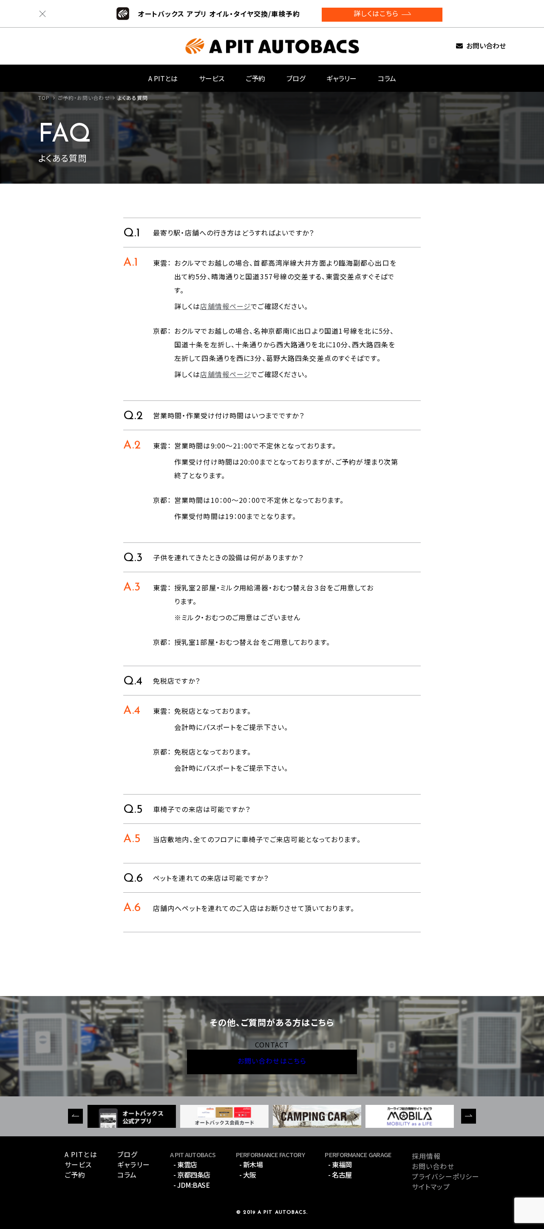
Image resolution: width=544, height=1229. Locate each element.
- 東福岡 (340, 1164)
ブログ (295, 78)
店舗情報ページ (225, 306)
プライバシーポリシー (445, 1176)
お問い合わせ (486, 46)
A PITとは (163, 78)
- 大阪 (247, 1174)
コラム (387, 78)
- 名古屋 (340, 1174)
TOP (44, 97)
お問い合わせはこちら (272, 1062)
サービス (211, 78)
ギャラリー (341, 78)
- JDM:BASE (191, 1185)
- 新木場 (251, 1164)
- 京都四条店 (191, 1174)
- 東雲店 (185, 1164)
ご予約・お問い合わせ (84, 97)
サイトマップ (431, 1186)
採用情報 (426, 1156)
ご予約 (255, 78)
